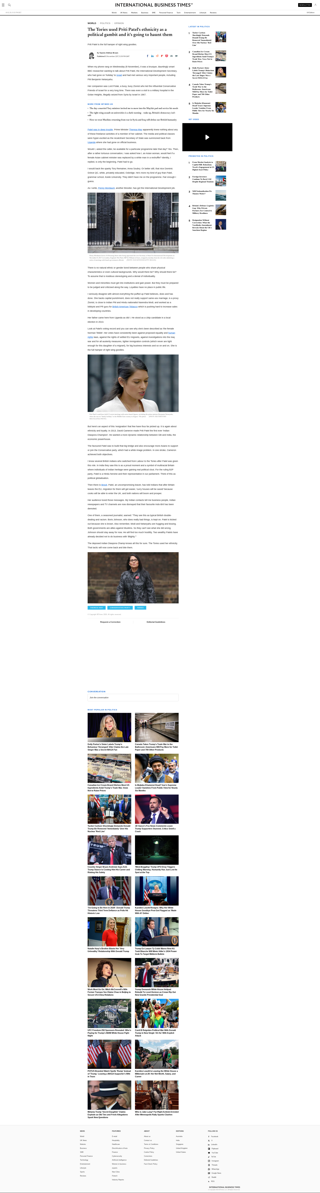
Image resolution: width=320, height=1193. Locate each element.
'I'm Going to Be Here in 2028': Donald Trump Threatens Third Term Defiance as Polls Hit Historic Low (109, 910)
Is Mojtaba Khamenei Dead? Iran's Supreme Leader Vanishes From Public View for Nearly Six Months (156, 788)
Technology (84, 1160)
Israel (119, 75)
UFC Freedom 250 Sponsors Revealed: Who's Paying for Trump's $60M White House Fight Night (109, 1033)
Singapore (179, 1144)
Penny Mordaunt (106, 188)
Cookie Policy (149, 1152)
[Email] (171, 56)
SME (154, 12)
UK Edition (310, 13)
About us (147, 1136)
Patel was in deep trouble (100, 129)
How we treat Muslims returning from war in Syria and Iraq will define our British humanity (133, 120)
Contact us (148, 1140)
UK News (123, 12)
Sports (82, 1172)
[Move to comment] (176, 56)
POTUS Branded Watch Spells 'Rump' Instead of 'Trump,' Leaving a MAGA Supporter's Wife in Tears (109, 1074)
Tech (178, 12)
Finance (115, 1152)
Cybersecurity (117, 1156)
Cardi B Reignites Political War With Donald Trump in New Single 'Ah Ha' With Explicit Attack (155, 1033)
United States (181, 1152)
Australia (179, 1136)
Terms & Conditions (151, 1144)
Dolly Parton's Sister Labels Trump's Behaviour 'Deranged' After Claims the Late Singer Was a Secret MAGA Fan (108, 747)
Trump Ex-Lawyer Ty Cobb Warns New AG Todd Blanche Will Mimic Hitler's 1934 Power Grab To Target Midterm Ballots (156, 951)
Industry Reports (118, 1180)
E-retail (114, 1136)
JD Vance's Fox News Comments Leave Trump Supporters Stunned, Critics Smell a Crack (155, 829)
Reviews (213, 12)
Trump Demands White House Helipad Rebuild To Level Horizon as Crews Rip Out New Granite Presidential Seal (155, 992)
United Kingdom (182, 1148)
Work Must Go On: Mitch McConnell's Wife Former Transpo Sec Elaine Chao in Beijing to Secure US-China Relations (109, 992)
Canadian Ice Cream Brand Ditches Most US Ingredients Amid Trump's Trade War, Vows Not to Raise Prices (108, 788)
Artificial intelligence (119, 1160)
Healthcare (116, 1144)
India (178, 1140)
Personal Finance (166, 12)
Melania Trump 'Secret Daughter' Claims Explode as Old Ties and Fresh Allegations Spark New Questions (108, 1114)
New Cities (116, 1172)
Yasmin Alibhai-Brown (109, 53)
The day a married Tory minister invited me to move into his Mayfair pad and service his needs (134, 108)
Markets (134, 12)
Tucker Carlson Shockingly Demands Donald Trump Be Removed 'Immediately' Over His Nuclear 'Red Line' (109, 829)
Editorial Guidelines (156, 622)
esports (114, 1168)
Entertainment (190, 12)
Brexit (104, 485)
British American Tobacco (125, 306)
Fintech (114, 1176)
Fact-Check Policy (150, 1164)
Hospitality (116, 1140)
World (114, 12)
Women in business (119, 1164)
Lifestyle (203, 12)
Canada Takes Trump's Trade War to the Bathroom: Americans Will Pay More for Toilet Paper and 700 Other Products (156, 747)
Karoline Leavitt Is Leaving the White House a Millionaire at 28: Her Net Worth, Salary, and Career (156, 1074)
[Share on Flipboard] (162, 56)
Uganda (92, 142)
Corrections (148, 1156)
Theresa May (135, 129)
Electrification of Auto (120, 1148)
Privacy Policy (149, 1148)
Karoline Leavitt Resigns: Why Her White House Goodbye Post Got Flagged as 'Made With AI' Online (155, 910)
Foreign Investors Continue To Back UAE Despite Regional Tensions (203, 179)
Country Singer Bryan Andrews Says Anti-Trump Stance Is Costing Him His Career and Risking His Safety (109, 869)
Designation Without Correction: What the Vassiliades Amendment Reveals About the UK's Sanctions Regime (202, 225)
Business (144, 12)
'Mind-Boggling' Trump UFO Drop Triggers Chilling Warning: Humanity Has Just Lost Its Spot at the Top (156, 869)
